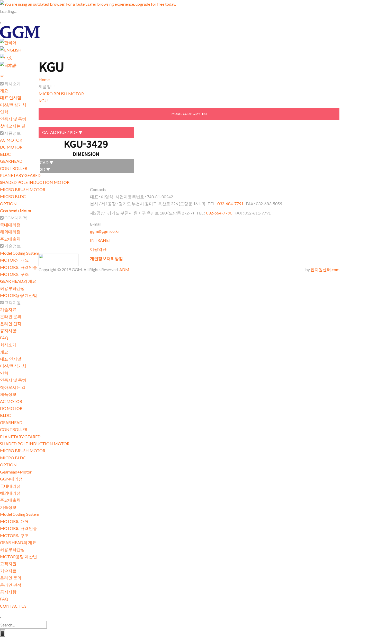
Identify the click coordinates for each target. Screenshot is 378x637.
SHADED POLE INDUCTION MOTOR (34, 182)
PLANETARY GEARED (20, 175)
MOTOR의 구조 (14, 274)
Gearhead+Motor (16, 210)
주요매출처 (10, 238)
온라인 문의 (10, 316)
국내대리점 (10, 224)
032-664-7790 (219, 212)
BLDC (5, 154)
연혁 (4, 111)
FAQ (4, 337)
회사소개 (8, 344)
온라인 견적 (10, 323)
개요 (4, 90)
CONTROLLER (13, 168)
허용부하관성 (12, 288)
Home (44, 79)
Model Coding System (19, 253)
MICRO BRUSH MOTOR (22, 189)
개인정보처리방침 (106, 258)
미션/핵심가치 (13, 104)
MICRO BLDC (13, 196)
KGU (43, 100)
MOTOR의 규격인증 (18, 267)
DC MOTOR (11, 146)
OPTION (8, 203)
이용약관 (98, 249)
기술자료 (8, 309)
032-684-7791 (230, 203)
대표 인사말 (10, 97)
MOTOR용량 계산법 (18, 295)
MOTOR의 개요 (14, 259)
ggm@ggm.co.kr (104, 231)
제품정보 (8, 394)
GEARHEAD (11, 161)
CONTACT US (13, 606)
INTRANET (100, 240)
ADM (124, 269)
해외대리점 (10, 231)
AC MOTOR (11, 139)
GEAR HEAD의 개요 (18, 281)
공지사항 (8, 330)
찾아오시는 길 (12, 125)
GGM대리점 (11, 478)
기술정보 (8, 507)
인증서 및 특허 (13, 118)
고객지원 (8, 563)
